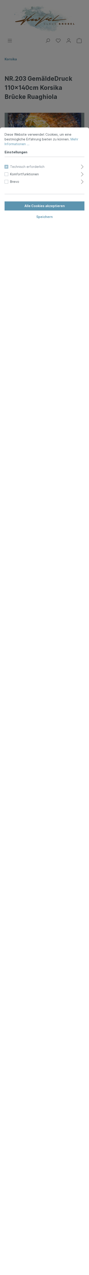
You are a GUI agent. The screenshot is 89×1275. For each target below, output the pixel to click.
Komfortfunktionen (24, 174)
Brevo (14, 182)
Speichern (44, 217)
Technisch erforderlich (27, 167)
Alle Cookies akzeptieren (44, 206)
